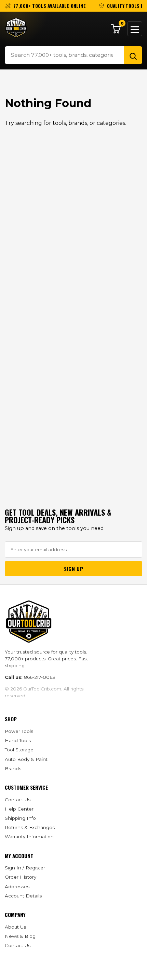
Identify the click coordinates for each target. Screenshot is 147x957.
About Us (15, 927)
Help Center (19, 809)
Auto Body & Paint (26, 759)
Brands (13, 768)
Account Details (23, 895)
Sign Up (73, 568)
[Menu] (134, 28)
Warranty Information (29, 836)
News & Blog (20, 936)
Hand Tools (18, 740)
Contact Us (17, 799)
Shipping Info (20, 818)
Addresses (17, 886)
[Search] (133, 55)
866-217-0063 (39, 677)
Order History (20, 877)
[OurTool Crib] (16, 27)
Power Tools (19, 731)
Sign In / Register (25, 867)
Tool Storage (19, 749)
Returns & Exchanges (30, 827)
